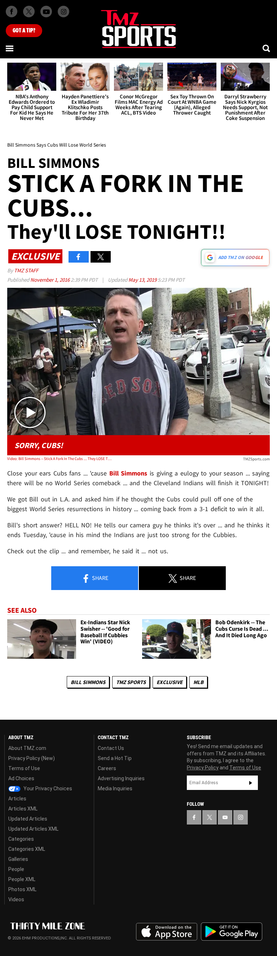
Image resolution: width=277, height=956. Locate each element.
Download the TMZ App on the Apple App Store (166, 932)
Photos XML (22, 889)
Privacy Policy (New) (31, 758)
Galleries (18, 859)
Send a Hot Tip (115, 758)
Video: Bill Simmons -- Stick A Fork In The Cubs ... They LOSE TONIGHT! (59, 458)
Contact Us (111, 748)
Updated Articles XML (33, 829)
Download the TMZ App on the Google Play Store (231, 932)
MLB (198, 682)
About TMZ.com (27, 748)
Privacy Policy (203, 767)
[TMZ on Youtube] (46, 11)
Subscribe (250, 783)
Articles (17, 798)
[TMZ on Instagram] (63, 11)
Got (24, 30)
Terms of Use (24, 768)
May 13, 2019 (143, 279)
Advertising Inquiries (121, 778)
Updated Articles (27, 819)
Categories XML (26, 849)
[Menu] (10, 48)
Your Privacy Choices (47, 788)
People (16, 869)
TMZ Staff (26, 270)
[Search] (267, 48)
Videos (16, 899)
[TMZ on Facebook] (11, 11)
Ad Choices (21, 778)
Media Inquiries (115, 788)
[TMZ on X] (29, 11)
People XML (21, 879)
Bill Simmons (88, 682)
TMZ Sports (131, 682)
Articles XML (23, 809)
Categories (21, 839)
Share (99, 577)
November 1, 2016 (50, 279)
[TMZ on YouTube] (225, 817)
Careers (107, 768)
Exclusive (170, 682)
